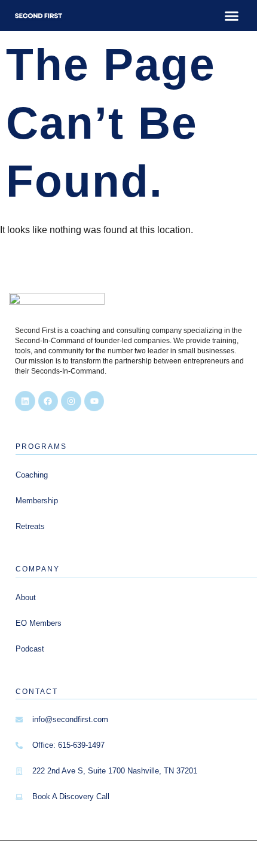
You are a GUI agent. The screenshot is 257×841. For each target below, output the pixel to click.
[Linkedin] (25, 401)
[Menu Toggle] (231, 15)
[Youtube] (94, 401)
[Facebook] (48, 401)
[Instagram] (71, 401)
